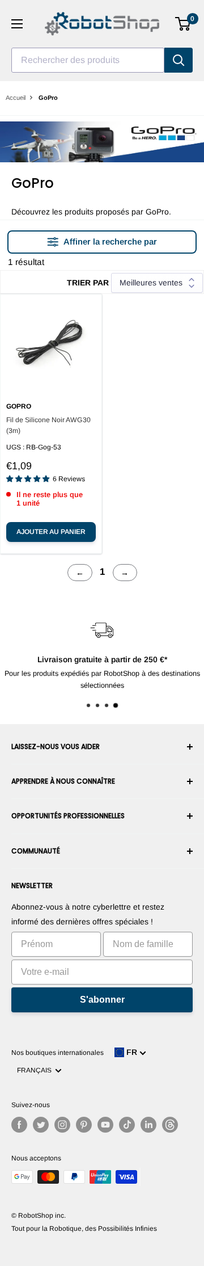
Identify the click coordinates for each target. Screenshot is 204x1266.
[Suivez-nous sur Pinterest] (84, 1125)
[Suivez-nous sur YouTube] (105, 1125)
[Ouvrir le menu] (17, 23)
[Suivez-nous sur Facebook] (19, 1125)
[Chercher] (178, 60)
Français (36, 1070)
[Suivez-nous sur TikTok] (127, 1125)
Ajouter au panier (51, 532)
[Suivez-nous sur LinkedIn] (148, 1125)
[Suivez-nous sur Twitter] (41, 1125)
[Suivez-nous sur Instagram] (62, 1125)
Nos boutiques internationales (57, 1053)
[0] (183, 24)
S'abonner (102, 999)
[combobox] (87, 60)
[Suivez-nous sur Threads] (170, 1125)
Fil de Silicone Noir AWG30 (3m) (48, 425)
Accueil (16, 97)
